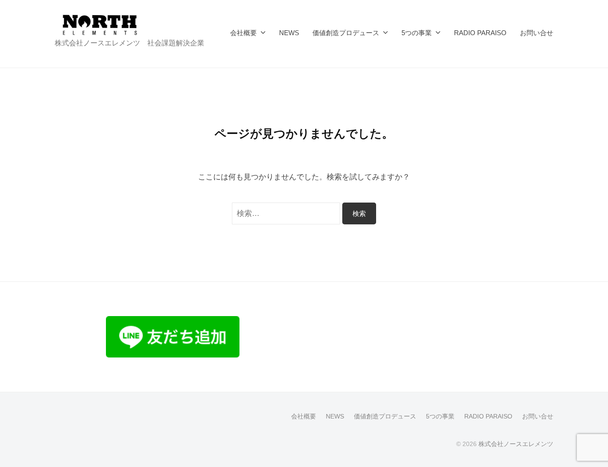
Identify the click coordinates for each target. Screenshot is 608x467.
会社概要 (243, 33)
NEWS (289, 33)
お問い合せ (536, 33)
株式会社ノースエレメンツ (515, 443)
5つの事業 (416, 33)
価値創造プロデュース (345, 33)
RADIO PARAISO (480, 33)
